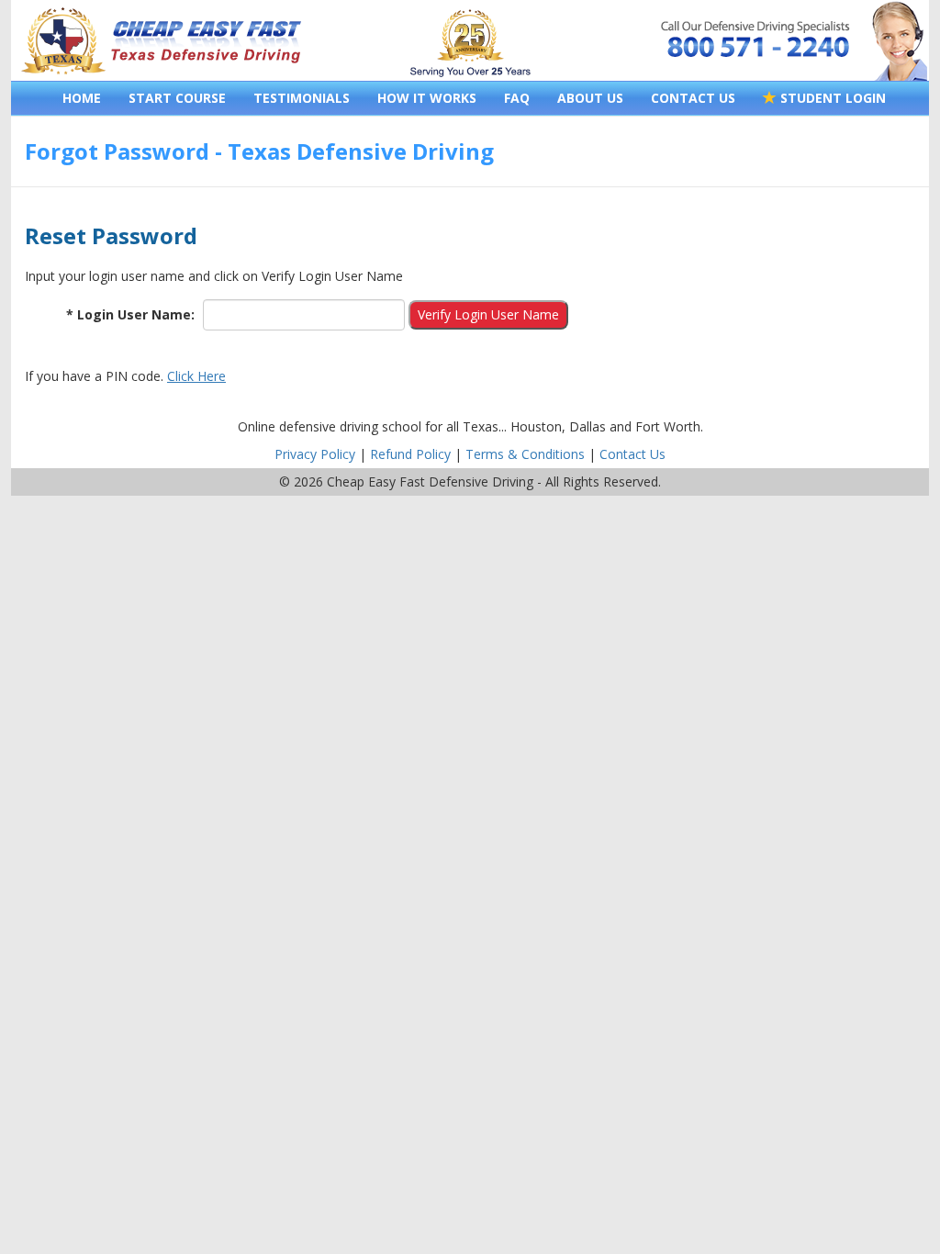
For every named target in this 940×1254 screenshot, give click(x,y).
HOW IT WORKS (426, 97)
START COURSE (177, 97)
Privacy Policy (314, 454)
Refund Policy (410, 454)
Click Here (196, 376)
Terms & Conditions (525, 454)
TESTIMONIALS (301, 97)
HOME (81, 97)
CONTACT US (693, 97)
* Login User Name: (130, 314)
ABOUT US (590, 97)
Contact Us (632, 454)
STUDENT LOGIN (831, 97)
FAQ (517, 97)
